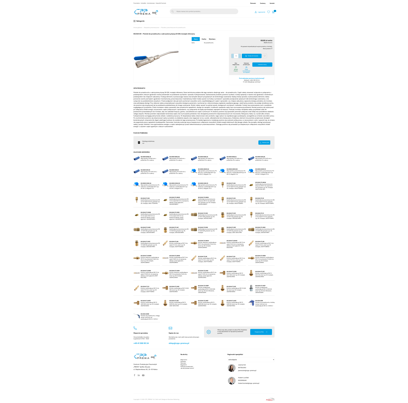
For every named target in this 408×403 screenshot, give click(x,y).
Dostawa (183, 361)
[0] (273, 12)
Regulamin (184, 365)
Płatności (253, 3)
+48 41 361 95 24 (254, 80)
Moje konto (184, 360)
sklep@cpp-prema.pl (254, 82)
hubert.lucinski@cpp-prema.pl (248, 383)
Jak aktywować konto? (187, 368)
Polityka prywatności (187, 366)
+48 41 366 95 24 (141, 343)
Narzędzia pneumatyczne (151, 27)
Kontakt (272, 3)
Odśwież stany (262, 64)
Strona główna (137, 27)
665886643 (242, 380)
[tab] (196, 39)
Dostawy (263, 3)
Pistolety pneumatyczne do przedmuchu (173, 27)
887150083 (242, 368)
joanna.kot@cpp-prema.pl (247, 370)
